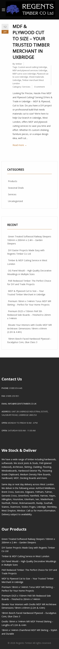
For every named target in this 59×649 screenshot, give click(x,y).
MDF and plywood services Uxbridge (30, 70)
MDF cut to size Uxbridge (24, 73)
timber (19, 63)
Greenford (23, 495)
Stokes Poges (29, 506)
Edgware (29, 491)
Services (26, 86)
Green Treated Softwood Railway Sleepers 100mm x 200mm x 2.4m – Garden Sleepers (29, 240)
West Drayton (9, 510)
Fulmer (48, 491)
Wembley (51, 506)
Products (12, 181)
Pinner (14, 503)
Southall (48, 503)
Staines (5, 506)
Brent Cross (8, 491)
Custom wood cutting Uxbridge (32, 67)
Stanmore (15, 506)
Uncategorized (15, 201)
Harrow (44, 495)
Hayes (52, 495)
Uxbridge (41, 506)
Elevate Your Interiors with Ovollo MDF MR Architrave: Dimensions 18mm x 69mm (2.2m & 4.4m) (29, 328)
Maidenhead (46, 499)
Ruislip (39, 503)
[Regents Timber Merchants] (30, 8)
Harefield (34, 495)
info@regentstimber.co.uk (22, 403)
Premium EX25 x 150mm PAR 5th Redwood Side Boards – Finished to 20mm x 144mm (29, 315)
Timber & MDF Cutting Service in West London (25, 556)
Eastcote (19, 491)
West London (47, 484)
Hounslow (18, 499)
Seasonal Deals (16, 187)
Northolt (6, 503)
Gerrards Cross (9, 495)
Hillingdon (6, 499)
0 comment (39, 86)
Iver (37, 499)
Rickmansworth (27, 503)
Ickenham (29, 499)
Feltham (39, 491)
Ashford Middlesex (45, 488)
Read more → (20, 145)
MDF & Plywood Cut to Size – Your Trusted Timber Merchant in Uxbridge (31, 41)
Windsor (21, 510)
